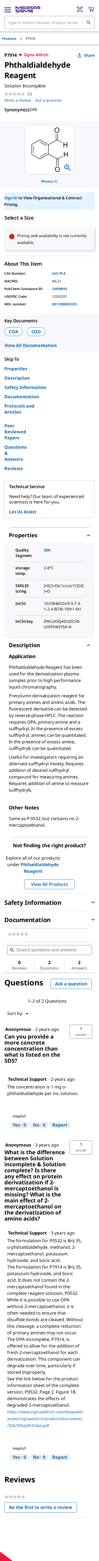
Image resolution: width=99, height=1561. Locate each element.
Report (59, 1125)
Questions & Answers (15, 453)
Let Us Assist (22, 511)
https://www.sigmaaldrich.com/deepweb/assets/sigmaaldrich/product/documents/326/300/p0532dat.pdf (45, 1418)
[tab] (14, 38)
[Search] (88, 22)
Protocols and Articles (19, 409)
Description (17, 378)
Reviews (13, 468)
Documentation (21, 397)
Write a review (17, 100)
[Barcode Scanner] (79, 9)
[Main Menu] (7, 9)
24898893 (59, 288)
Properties (16, 369)
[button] (81, 1032)
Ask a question (48, 100)
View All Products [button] (49, 884)
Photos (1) (49, 181)
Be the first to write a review (43, 1508)
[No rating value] (16, 94)
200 (47, 550)
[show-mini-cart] (91, 9)
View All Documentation (30, 345)
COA (13, 332)
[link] (18, 934)
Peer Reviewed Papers (15, 432)
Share (89, 55)
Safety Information (25, 387)
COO (36, 332)
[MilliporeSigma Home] (27, 9)
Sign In (10, 197)
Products (9, 38)
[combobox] (49, 22)
